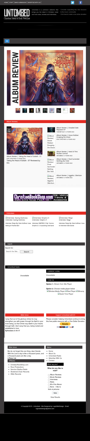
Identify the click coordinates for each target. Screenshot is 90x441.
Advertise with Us (34, 2)
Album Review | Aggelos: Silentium (69, 175)
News (52, 382)
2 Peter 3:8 (12, 358)
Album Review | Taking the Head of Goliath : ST (24, 156)
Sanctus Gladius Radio (19, 369)
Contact (51, 360)
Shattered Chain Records (20, 371)
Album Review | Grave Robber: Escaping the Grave (67, 136)
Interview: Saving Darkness (15, 220)
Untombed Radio (55, 356)
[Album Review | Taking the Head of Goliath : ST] (24, 141)
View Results (55, 397)
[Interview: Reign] (66, 217)
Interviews (54, 379)
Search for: (9, 248)
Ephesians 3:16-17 (12, 330)
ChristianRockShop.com (19, 364)
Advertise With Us (55, 358)
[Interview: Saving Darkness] (17, 217)
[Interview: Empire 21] (40, 217)
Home (6, 2)
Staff (11, 2)
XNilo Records (16, 374)
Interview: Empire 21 (39, 220)
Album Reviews (55, 374)
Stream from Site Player (63, 284)
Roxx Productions (17, 367)
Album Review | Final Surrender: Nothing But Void (68, 160)
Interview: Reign (65, 220)
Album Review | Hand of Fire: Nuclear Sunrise (67, 152)
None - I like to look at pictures (54, 388)
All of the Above (56, 384)
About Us (52, 353)
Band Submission (20, 2)
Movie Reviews (55, 377)
